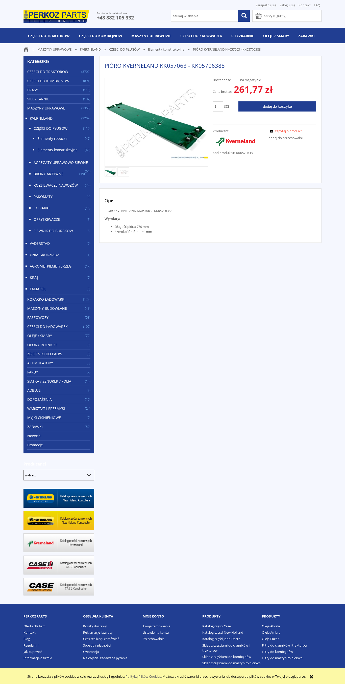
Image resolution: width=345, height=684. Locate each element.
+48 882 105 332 (115, 17)
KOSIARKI (42, 208)
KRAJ (34, 277)
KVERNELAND (41, 118)
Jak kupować (32, 651)
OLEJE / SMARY (39, 335)
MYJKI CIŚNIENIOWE (44, 417)
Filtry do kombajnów (277, 651)
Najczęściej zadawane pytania (105, 658)
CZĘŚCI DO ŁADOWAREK (47, 326)
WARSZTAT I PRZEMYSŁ (46, 408)
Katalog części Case (216, 626)
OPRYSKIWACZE (47, 219)
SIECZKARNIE (38, 99)
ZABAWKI (35, 426)
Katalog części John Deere (221, 638)
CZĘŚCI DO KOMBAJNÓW (48, 80)
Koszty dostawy (95, 626)
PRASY (32, 89)
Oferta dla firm (34, 626)
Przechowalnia (153, 638)
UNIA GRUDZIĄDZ (44, 254)
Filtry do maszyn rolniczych (282, 658)
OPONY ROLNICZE (42, 344)
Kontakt (305, 5)
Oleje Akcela (271, 626)
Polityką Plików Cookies (143, 676)
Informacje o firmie (37, 658)
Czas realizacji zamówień (101, 638)
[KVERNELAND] (235, 141)
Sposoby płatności (97, 645)
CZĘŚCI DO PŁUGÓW (50, 128)
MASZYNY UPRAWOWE (46, 108)
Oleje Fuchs (270, 638)
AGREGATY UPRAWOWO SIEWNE (61, 162)
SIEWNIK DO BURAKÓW (53, 230)
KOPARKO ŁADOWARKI (46, 299)
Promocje (35, 445)
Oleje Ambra (271, 632)
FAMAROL (38, 288)
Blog (26, 638)
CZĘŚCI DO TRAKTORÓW (47, 71)
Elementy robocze (52, 138)
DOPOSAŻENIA (39, 399)
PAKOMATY (43, 196)
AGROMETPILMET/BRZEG (50, 266)
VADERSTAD (40, 243)
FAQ (317, 5)
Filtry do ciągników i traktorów (284, 645)
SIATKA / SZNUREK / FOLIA (49, 381)
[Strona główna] (56, 15)
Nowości (34, 435)
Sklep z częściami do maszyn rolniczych (231, 663)
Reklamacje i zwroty (98, 632)
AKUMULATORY (40, 363)
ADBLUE (34, 390)
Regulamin (31, 645)
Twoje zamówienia (156, 626)
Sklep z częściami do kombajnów (226, 656)
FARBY (32, 372)
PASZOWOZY (37, 317)
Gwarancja (91, 651)
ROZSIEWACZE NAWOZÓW (56, 185)
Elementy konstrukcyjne (57, 149)
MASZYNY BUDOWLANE (47, 308)
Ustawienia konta (156, 632)
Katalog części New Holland (222, 632)
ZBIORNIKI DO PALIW (44, 353)
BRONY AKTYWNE (48, 173)
